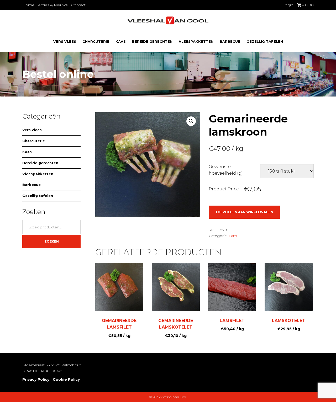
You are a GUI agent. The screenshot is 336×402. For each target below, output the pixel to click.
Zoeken (51, 241)
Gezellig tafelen (264, 41)
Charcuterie (95, 41)
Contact (78, 5)
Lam (233, 235)
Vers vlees (64, 41)
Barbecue (230, 41)
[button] (191, 121)
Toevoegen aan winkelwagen (244, 212)
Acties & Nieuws (52, 5)
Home (28, 5)
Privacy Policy (35, 379)
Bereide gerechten (152, 41)
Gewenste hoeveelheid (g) (226, 170)
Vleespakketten (196, 41)
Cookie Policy (66, 379)
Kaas (121, 41)
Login (287, 5)
